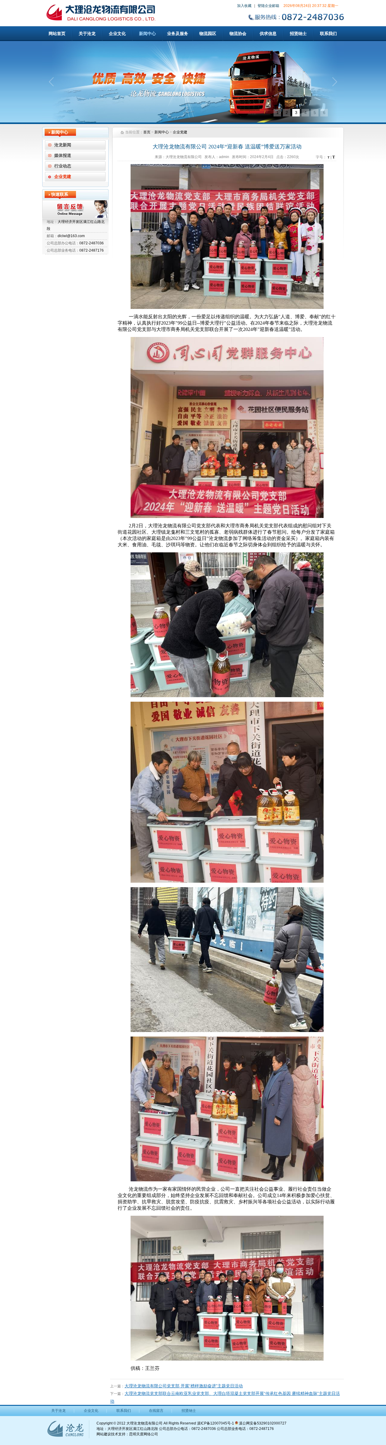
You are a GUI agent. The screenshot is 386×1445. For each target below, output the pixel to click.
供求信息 (268, 33)
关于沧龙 (87, 33)
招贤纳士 (298, 33)
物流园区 (207, 33)
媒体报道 (62, 155)
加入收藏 (244, 6)
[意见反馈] (75, 209)
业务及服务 (177, 33)
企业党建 (62, 176)
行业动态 (62, 166)
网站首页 (57, 33)
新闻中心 (147, 33)
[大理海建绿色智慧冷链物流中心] (193, 81)
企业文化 (117, 33)
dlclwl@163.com (71, 236)
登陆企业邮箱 (268, 6)
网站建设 (103, 1434)
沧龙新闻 (62, 145)
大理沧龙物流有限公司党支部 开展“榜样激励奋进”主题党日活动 (184, 1385)
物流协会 (237, 33)
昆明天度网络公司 (143, 1434)
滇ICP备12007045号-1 (215, 1423)
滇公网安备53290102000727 (262, 1423)
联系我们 (328, 33)
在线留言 (156, 1410)
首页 (146, 132)
